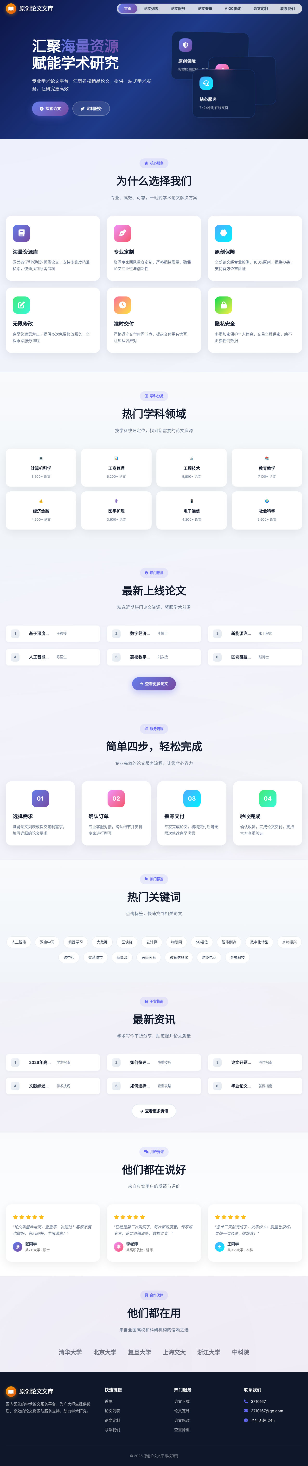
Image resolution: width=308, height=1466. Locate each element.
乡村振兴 (289, 942)
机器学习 (75, 942)
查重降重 (182, 1429)
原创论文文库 (36, 8)
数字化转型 (259, 942)
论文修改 (182, 1420)
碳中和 (69, 957)
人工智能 (19, 942)
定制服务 (94, 108)
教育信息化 (179, 957)
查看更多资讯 (156, 1111)
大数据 (102, 942)
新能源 (122, 957)
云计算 (151, 942)
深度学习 (47, 942)
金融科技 (237, 957)
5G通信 (202, 942)
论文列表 (112, 1410)
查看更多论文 (156, 683)
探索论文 (53, 108)
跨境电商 (209, 957)
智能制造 (229, 942)
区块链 (127, 942)
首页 (108, 1401)
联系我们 (112, 1429)
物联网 (176, 942)
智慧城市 (95, 957)
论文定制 (112, 1420)
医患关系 (148, 957)
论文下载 (182, 1401)
